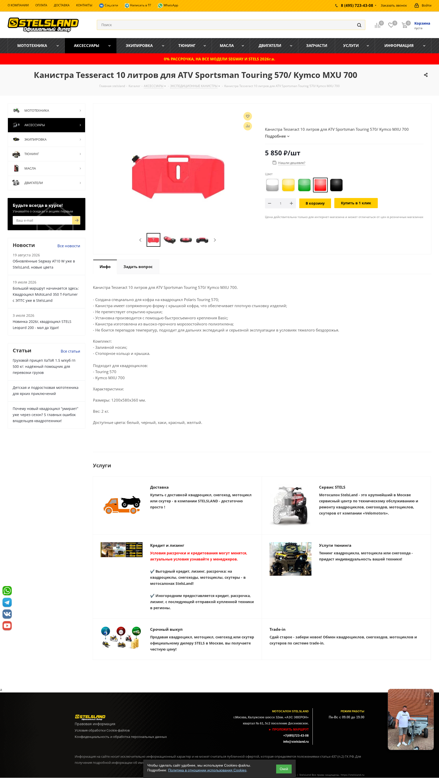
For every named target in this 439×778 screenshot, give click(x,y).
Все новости (68, 245)
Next (214, 240)
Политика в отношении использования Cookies (207, 770)
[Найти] (359, 25)
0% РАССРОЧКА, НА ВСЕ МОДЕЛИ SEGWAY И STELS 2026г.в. (219, 58)
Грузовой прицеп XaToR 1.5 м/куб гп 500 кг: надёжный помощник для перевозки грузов (44, 366)
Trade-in (278, 629)
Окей (284, 769)
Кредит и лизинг (167, 545)
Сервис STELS (332, 487)
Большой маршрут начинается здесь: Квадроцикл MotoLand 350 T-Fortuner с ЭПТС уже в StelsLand (46, 294)
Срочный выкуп (166, 629)
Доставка (159, 487)
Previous (140, 240)
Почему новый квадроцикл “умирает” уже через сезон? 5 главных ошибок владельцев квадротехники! (45, 414)
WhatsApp (170, 5)
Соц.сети (111, 5)
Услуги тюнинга (335, 545)
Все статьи (70, 351)
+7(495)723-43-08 (296, 735)
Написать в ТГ (140, 5)
